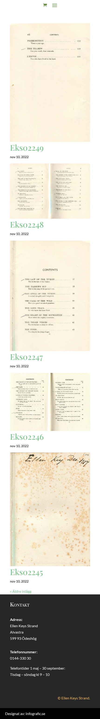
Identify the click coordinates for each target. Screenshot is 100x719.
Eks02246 (27, 436)
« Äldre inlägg (20, 591)
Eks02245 (26, 571)
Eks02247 (26, 356)
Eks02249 (27, 147)
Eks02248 (27, 224)
